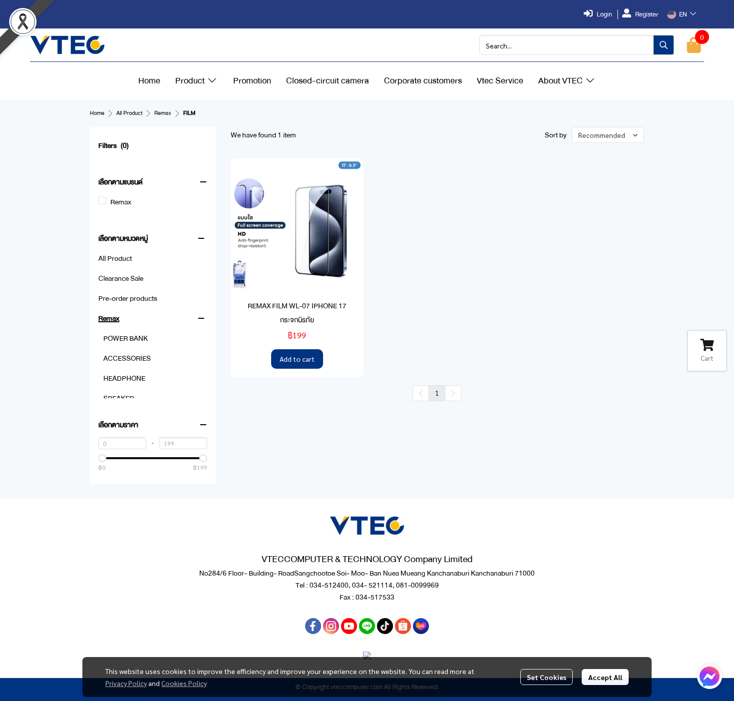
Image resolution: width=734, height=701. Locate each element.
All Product (129, 113)
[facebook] (313, 626)
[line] (367, 626)
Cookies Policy (184, 683)
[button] (682, 14)
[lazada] (421, 626)
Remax (162, 113)
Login (604, 14)
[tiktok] (385, 626)
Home (97, 113)
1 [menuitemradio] (437, 392)
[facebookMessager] (710, 677)
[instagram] (331, 626)
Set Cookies (546, 677)
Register (646, 14)
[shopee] (403, 626)
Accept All (605, 677)
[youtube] (349, 626)
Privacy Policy (126, 683)
